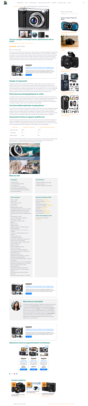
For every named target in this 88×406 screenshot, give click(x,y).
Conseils (69, 2)
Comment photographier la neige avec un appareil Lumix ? (33, 392)
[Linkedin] (16, 373)
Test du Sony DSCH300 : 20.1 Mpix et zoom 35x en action (18, 395)
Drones (26, 2)
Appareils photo (20, 2)
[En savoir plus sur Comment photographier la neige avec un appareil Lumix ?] (34, 386)
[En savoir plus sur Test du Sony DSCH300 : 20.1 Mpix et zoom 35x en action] (18, 387)
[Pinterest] (14, 373)
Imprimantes (54, 2)
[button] (83, 2)
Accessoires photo (32, 2)
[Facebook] (9, 373)
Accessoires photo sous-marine (44, 2)
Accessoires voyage (62, 2)
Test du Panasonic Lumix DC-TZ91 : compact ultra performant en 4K (48, 394)
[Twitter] (12, 373)
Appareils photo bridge (21, 396)
